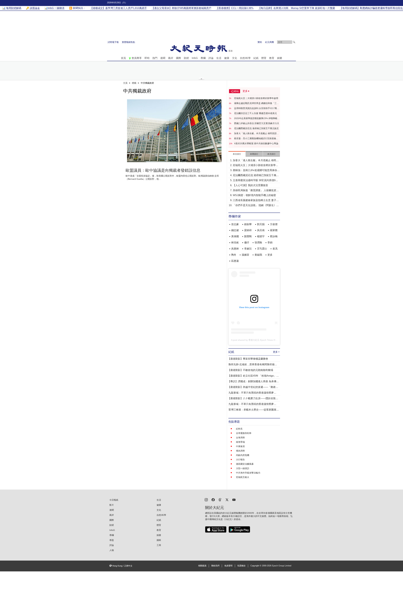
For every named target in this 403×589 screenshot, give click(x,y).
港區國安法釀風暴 (245, 464)
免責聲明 (228, 566)
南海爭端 (240, 442)
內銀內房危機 (242, 455)
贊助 (260, 42)
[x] (227, 499)
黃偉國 (235, 236)
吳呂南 (261, 230)
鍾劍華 (248, 224)
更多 (269, 254)
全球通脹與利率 (243, 433)
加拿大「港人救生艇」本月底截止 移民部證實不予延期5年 (256, 133)
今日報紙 (113, 500)
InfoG (195, 58)
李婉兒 (248, 248)
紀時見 (239, 428)
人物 (111, 550)
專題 (111, 540)
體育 (263, 58)
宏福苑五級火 (242, 477)
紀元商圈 (269, 42)
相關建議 (202, 566)
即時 (147, 58)
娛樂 (279, 58)
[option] (174, 130)
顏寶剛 (248, 236)
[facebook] (213, 499)
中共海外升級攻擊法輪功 (248, 472)
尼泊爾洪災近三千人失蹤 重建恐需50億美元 (255, 113)
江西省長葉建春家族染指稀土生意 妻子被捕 (256, 200)
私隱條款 (241, 566)
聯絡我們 (215, 566)
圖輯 (159, 540)
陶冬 (233, 254)
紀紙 (255, 58)
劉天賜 (261, 224)
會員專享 (137, 58)
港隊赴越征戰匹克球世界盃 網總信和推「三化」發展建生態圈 (255, 103)
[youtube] (234, 499)
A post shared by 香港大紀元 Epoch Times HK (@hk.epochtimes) (263, 340)
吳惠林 (235, 248)
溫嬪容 (245, 254)
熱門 (154, 58)
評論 (210, 58)
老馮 (275, 248)
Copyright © (256, 566)
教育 (271, 58)
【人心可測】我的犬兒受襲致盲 (250, 185)
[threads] (220, 499)
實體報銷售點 (128, 42)
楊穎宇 (261, 236)
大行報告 (240, 459)
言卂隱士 (262, 248)
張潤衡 (258, 242)
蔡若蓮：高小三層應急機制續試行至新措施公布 (256, 138)
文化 (234, 58)
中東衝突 (240, 446)
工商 (159, 545)
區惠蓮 (235, 261)
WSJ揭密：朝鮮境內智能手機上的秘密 (254, 195)
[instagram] (206, 499)
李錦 (269, 242)
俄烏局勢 (240, 450)
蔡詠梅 (274, 236)
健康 (226, 58)
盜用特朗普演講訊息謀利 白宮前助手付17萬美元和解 (256, 108)
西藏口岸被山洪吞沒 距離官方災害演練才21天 (256, 123)
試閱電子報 (113, 42)
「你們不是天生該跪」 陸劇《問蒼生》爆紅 (256, 205)
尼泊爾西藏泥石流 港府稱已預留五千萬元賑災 (256, 128)
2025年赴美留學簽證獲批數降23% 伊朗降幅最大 (256, 118)
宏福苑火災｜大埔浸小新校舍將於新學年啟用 (256, 98)
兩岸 (170, 58)
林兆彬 (235, 242)
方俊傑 (274, 224)
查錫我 (258, 254)
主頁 (125, 83)
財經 (186, 58)
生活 (218, 58)
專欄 (203, 58)
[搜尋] (294, 42)
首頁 (123, 58)
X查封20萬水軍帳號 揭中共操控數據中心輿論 (256, 143)
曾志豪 (235, 224)
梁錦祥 (248, 230)
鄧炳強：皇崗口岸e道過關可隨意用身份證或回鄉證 (256, 170)
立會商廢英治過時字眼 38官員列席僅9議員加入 (255, 180)
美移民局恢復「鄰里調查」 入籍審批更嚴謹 (256, 190)
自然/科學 (245, 58)
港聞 (162, 58)
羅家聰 (274, 230)
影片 (111, 505)
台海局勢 (240, 437)
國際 (178, 58)
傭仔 (246, 242)
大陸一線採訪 (242, 468)
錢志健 (235, 230)
